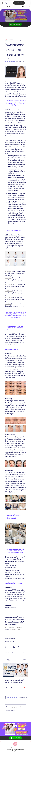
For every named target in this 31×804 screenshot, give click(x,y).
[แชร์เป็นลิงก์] (18, 647)
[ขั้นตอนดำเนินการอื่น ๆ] (25, 40)
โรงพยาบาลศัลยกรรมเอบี (10, 641)
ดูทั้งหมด (24, 660)
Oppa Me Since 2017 (15, 747)
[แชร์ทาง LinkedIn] (14, 647)
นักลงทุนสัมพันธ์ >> (15, 751)
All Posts (5, 30)
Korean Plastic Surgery (10, 639)
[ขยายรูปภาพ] (8, 254)
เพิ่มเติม (22, 30)
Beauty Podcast (13, 30)
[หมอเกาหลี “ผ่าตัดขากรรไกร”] (15, 670)
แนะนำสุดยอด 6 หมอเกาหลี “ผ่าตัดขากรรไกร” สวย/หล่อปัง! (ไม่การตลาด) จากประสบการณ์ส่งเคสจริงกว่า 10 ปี (14, 681)
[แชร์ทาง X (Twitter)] (10, 647)
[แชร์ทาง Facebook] (5, 647)
